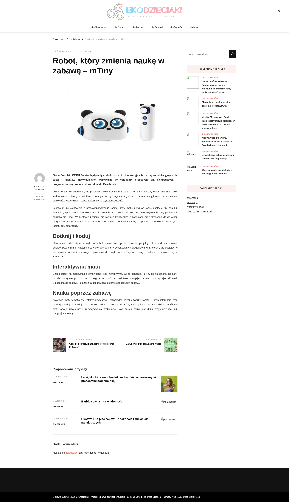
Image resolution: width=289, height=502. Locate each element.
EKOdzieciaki (82, 497)
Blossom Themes (161, 497)
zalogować (72, 452)
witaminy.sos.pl (195, 207)
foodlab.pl (192, 202)
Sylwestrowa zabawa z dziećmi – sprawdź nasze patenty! (219, 157)
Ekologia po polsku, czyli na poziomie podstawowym (216, 104)
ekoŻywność (176, 27)
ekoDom (194, 27)
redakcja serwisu (39, 188)
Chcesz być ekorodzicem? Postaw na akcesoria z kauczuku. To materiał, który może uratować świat (216, 87)
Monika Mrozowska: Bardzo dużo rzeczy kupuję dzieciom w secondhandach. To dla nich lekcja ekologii (218, 122)
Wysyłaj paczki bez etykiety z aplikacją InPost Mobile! (217, 172)
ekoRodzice (138, 27)
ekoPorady (119, 27)
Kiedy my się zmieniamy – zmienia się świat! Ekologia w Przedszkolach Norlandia (217, 141)
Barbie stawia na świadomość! (102, 401)
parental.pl (192, 198)
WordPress (194, 497)
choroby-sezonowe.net (199, 211)
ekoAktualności (99, 27)
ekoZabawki (157, 27)
